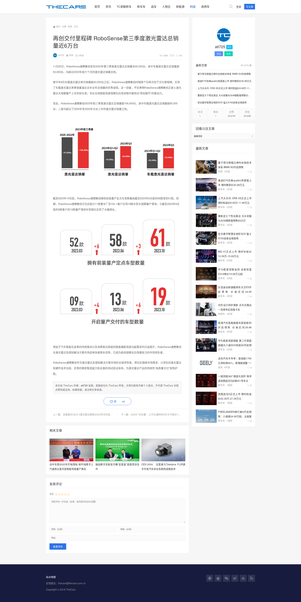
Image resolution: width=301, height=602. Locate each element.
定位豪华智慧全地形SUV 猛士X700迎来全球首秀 (222, 102)
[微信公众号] (226, 578)
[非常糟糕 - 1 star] (56, 494)
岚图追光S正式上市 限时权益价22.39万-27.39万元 (235, 396)
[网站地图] (251, 578)
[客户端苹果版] (218, 578)
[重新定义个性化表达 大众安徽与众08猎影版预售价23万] (206, 220)
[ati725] (224, 35)
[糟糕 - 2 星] (59, 494)
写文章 (249, 6)
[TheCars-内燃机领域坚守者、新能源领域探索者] (69, 6)
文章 (64, 26)
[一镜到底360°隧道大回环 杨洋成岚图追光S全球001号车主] (206, 380)
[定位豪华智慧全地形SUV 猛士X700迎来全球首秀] (206, 238)
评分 (51, 493)
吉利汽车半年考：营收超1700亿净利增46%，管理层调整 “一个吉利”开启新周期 (235, 360)
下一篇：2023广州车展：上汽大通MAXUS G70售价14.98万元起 (151, 414)
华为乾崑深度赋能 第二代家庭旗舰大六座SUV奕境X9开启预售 (235, 343)
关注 (219, 53)
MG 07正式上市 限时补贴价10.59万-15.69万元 (235, 254)
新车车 (141, 7)
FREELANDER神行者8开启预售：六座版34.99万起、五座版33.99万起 (235, 414)
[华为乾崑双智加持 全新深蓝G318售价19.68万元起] (206, 273)
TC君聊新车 (124, 7)
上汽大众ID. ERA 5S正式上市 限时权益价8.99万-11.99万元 (225, 88)
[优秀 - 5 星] (68, 494)
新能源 (180, 7)
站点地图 (51, 577)
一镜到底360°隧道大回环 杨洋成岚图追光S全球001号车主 (235, 378)
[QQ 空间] (243, 578)
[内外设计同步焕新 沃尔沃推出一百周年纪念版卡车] (206, 309)
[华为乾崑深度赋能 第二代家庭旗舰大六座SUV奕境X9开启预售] (206, 345)
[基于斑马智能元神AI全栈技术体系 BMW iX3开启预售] (206, 167)
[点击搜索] (230, 6)
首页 (97, 7)
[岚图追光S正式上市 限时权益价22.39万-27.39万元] (206, 398)
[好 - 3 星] (62, 494)
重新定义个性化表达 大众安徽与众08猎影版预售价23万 (225, 95)
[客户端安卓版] (209, 578)
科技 (193, 7)
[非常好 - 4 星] (65, 494)
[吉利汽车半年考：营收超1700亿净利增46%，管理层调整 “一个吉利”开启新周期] (206, 363)
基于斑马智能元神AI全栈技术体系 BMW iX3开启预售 (224, 73)
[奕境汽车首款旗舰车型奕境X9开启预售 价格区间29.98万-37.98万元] (206, 327)
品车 (154, 7)
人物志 (166, 7)
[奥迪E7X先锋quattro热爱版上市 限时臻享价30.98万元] (206, 184)
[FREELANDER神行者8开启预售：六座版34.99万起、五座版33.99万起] (206, 416)
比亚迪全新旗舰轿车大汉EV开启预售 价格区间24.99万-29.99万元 (235, 289)
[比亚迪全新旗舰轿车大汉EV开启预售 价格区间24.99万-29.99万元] (206, 291)
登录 (238, 6)
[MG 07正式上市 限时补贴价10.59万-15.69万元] (206, 256)
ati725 (61, 55)
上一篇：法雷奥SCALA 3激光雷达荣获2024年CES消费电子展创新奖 (85, 414)
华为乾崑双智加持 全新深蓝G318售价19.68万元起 (235, 271)
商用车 (205, 7)
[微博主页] (234, 578)
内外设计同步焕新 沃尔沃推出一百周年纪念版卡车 (235, 307)
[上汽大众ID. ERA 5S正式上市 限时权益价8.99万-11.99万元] (206, 202)
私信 (228, 53)
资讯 (108, 7)
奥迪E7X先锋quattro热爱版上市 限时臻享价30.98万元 (224, 81)
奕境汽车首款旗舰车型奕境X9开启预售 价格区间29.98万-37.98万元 (235, 325)
